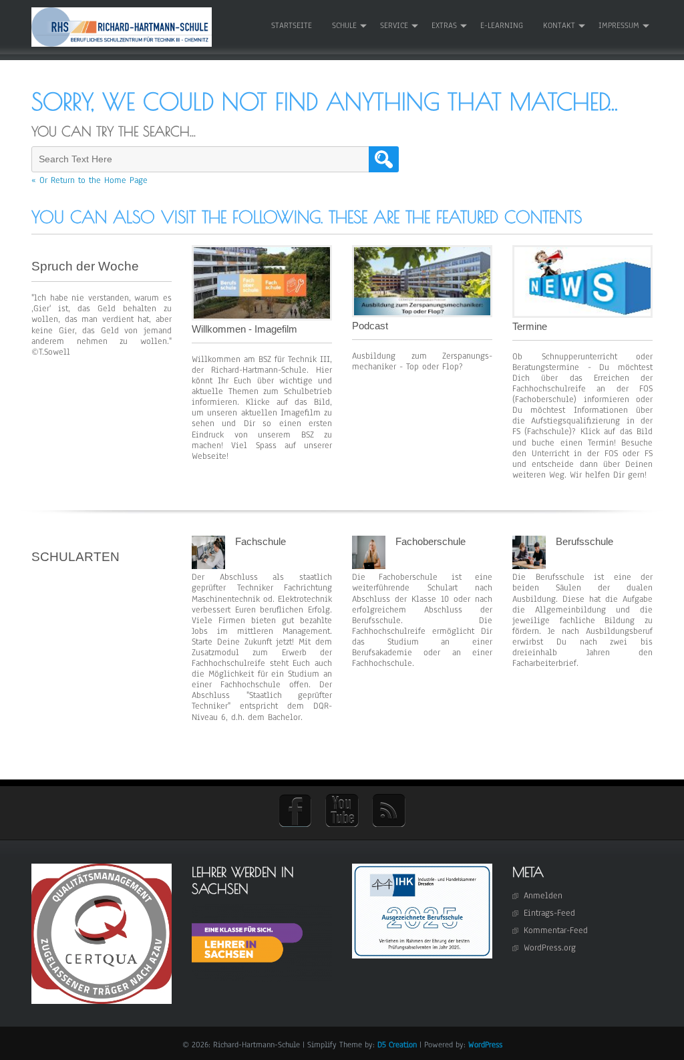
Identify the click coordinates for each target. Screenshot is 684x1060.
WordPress (485, 1044)
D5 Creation (397, 1044)
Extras (444, 25)
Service (394, 25)
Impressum (618, 25)
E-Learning (501, 25)
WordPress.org (550, 948)
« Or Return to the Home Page (89, 180)
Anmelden (543, 896)
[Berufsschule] (529, 566)
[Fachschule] (208, 566)
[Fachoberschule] (368, 566)
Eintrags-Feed (549, 913)
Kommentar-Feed (556, 930)
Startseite (291, 25)
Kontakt (559, 25)
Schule (344, 25)
